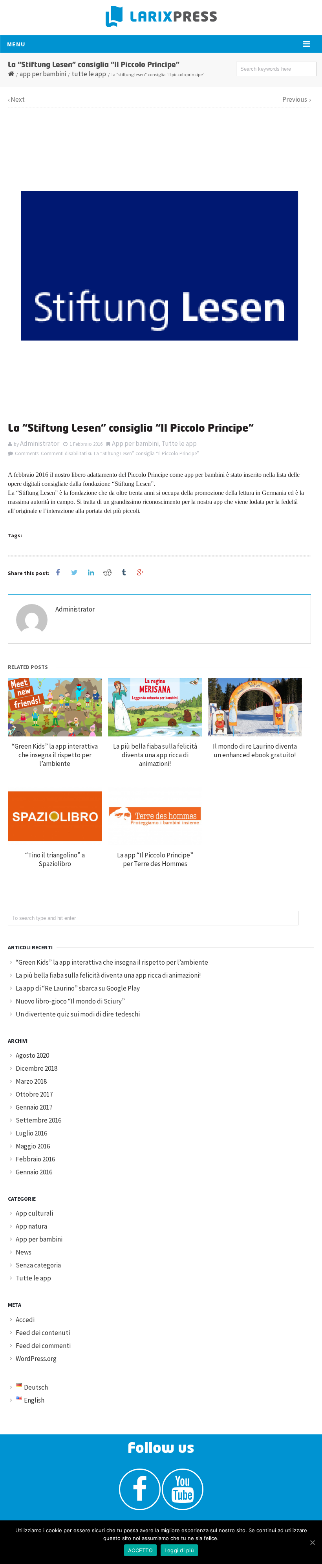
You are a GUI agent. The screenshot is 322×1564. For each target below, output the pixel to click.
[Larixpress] (161, 16)
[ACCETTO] (312, 1542)
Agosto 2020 (32, 1055)
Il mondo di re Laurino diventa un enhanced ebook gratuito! (255, 750)
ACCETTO (140, 1550)
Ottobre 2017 (34, 1094)
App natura (31, 1226)
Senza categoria (38, 1265)
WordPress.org (36, 1358)
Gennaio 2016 (34, 1172)
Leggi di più (179, 1550)
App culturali (34, 1213)
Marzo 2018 (31, 1081)
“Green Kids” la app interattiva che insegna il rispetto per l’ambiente (55, 755)
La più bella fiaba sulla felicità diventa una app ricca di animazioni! (155, 755)
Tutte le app (88, 74)
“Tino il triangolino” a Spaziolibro (55, 859)
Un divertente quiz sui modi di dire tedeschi (78, 1014)
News (23, 1252)
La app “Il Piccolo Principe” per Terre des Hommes (155, 859)
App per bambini (43, 74)
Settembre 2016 (38, 1120)
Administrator (39, 443)
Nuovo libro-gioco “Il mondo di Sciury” (70, 1001)
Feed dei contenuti (43, 1332)
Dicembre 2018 (36, 1068)
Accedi (25, 1319)
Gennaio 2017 (34, 1107)
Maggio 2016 (33, 1146)
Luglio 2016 (31, 1133)
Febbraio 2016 (35, 1159)
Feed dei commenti (43, 1345)
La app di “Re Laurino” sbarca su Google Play (78, 988)
